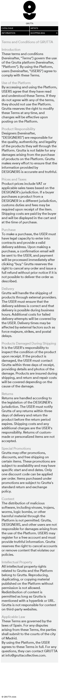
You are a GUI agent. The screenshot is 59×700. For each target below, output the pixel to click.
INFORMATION (8, 33)
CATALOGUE (7, 28)
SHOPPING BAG (43, 33)
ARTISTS (34, 28)
